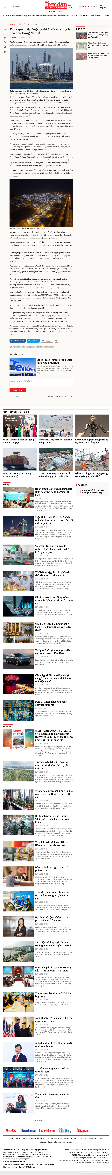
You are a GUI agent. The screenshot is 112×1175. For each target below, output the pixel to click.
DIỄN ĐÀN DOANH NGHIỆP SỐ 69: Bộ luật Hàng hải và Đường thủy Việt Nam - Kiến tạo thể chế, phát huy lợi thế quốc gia (54, 735)
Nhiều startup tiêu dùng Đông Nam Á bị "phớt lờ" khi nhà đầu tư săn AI (54, 600)
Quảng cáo (94, 6)
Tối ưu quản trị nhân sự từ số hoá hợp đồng (53, 995)
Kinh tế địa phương (88, 15)
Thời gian (58, 396)
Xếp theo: (51, 396)
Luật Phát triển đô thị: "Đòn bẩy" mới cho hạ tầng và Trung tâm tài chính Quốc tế (54, 520)
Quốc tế (60, 15)
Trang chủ (13, 24)
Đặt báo (84, 6)
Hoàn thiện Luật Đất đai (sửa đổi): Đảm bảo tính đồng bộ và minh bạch (53, 491)
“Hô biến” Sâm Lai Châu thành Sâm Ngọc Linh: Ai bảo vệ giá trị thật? (53, 627)
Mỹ (23, 347)
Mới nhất (18, 6)
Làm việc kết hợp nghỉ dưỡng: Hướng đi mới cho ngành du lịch (53, 944)
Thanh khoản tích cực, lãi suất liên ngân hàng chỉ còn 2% (52, 844)
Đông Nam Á (49, 347)
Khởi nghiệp (45, 15)
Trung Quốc (30, 347)
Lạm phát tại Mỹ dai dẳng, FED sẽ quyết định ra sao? (53, 1019)
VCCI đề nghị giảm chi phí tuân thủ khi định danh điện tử (52, 574)
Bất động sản (53, 15)
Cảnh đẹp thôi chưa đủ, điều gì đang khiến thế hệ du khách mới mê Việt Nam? (53, 678)
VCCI (17, 15)
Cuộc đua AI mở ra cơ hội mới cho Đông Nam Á (55, 441)
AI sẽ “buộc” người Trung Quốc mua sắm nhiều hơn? (54, 361)
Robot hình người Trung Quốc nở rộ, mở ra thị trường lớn (91, 441)
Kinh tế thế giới (32, 24)
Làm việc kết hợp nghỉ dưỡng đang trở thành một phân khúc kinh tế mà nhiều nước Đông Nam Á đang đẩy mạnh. (53, 954)
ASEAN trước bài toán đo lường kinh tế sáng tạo (18, 441)
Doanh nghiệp (23, 15)
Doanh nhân (31, 15)
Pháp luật (39, 15)
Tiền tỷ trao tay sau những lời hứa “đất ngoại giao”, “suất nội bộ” (52, 895)
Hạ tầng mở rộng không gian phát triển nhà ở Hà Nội (51, 919)
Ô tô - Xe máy (105, 15)
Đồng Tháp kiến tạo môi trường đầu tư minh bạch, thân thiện (53, 969)
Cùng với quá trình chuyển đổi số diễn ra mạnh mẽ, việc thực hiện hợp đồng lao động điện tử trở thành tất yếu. (53, 1004)
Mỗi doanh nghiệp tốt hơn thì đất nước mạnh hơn (54, 1045)
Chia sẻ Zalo (34, 340)
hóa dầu (39, 347)
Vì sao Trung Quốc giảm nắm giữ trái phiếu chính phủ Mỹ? (98, 45)
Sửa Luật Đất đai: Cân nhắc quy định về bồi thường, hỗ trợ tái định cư (52, 765)
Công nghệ (98, 15)
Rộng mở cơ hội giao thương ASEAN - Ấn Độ (17, 475)
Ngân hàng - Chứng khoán (70, 15)
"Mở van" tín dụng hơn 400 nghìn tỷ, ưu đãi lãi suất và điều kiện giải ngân (52, 549)
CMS (91, 1173)
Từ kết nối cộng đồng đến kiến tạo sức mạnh (52, 1070)
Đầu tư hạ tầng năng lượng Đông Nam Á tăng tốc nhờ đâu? (91, 475)
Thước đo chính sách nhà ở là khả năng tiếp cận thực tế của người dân (54, 794)
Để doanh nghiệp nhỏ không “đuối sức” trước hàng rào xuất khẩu (52, 819)
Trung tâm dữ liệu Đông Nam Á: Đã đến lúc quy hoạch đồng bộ (55, 475)
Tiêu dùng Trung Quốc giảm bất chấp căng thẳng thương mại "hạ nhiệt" (98, 35)
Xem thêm (38, 1120)
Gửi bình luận (17, 390)
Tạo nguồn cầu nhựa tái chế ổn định (52, 1096)
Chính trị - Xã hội (11, 15)
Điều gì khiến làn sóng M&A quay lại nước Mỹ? (51, 703)
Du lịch (81, 15)
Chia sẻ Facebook (18, 340)
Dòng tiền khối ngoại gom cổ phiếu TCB (51, 869)
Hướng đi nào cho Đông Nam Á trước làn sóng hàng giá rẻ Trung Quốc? (98, 55)
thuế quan (17, 347)
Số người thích (68, 396)
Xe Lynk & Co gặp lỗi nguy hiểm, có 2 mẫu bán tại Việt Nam (53, 652)
